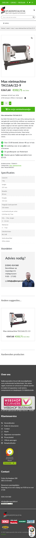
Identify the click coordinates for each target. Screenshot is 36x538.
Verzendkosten (9, 423)
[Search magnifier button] (33, 17)
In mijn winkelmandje (19, 109)
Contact (13, 2)
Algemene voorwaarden (12, 434)
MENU (7, 23)
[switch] (32, 535)
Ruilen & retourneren (11, 426)
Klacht (6, 431)
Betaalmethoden (10, 443)
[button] (32, 38)
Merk (8, 28)
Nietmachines (17, 165)
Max (12, 28)
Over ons (5, 2)
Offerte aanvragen (10, 440)
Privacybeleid (8, 437)
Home (3, 28)
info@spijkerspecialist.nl (17, 281)
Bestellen (21, 2)
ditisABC (3, 534)
